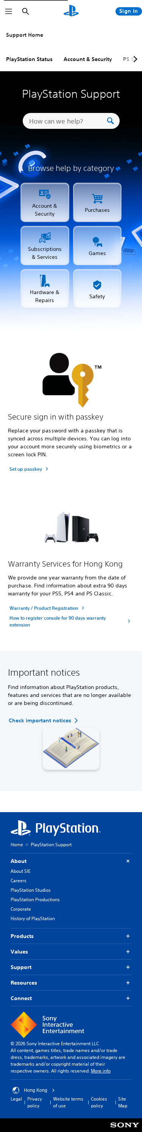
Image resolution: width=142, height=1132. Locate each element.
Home (17, 844)
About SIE (20, 871)
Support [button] (21, 967)
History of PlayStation (33, 918)
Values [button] (19, 951)
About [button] (19, 861)
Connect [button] (21, 998)
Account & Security (88, 59)
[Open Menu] (8, 11)
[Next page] (134, 59)
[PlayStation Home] (71, 11)
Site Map (122, 1102)
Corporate (21, 909)
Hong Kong (35, 1090)
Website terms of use (68, 1102)
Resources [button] (24, 982)
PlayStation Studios (31, 890)
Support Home (24, 34)
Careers (19, 880)
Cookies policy (99, 1102)
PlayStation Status (29, 59)
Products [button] (22, 936)
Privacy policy (34, 1102)
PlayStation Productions (35, 899)
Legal (16, 1099)
